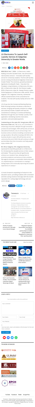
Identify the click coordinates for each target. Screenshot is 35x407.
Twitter (20, 394)
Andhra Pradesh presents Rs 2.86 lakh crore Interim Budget (9, 227)
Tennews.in (5, 399)
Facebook (14, 394)
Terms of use (17, 403)
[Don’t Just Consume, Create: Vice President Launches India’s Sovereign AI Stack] (10, 271)
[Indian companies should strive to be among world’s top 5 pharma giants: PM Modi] (25, 271)
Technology (5, 50)
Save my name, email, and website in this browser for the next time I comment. (18, 328)
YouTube (7, 394)
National (6, 247)
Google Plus (26, 394)
